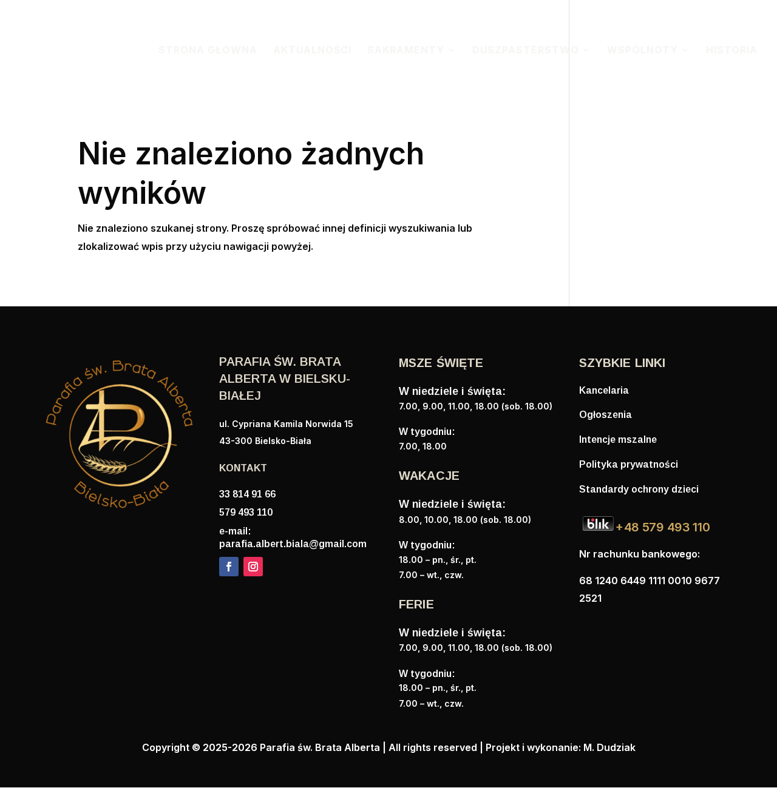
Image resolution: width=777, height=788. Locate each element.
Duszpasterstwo (525, 50)
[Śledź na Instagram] (253, 566)
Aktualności (312, 50)
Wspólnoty (642, 50)
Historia (732, 50)
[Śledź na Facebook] (229, 566)
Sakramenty (405, 50)
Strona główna (207, 50)
